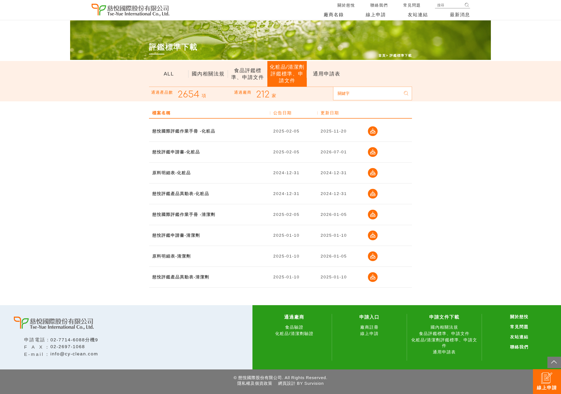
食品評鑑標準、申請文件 (247, 74)
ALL (169, 74)
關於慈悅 (346, 5)
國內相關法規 (208, 74)
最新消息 (460, 14)
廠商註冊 (369, 327)
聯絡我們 (379, 5)
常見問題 (412, 5)
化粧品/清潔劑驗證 (294, 333)
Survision (314, 383)
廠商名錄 (334, 14)
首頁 (382, 55)
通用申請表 (326, 74)
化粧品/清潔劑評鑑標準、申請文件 (287, 73)
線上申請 (376, 14)
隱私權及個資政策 (254, 383)
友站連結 (418, 14)
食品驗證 (294, 327)
